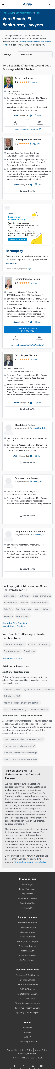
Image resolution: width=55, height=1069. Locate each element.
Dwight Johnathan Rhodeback (30, 531)
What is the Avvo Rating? (15, 709)
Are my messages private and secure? (21, 702)
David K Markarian (24, 78)
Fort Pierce (24, 595)
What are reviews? (39, 709)
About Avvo (27, 1027)
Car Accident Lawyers (28, 998)
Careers (27, 1032)
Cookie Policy (41, 1050)
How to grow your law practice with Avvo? (23, 739)
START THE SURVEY (17, 239)
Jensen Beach (10, 602)
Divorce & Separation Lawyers (27, 1003)
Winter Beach (22, 616)
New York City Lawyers (27, 923)
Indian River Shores (42, 595)
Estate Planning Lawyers (28, 994)
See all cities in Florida (12, 626)
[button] (11, 263)
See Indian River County (13, 623)
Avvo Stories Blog (27, 903)
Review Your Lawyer (27, 889)
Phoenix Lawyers (28, 951)
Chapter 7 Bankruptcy (14, 644)
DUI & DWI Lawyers (27, 989)
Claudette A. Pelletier (25, 425)
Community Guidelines (26, 1053)
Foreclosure (29, 651)
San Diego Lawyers (27, 960)
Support (27, 1037)
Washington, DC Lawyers (27, 941)
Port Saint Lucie (23, 609)
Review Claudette (38, 428)
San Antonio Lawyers (27, 955)
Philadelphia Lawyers (27, 946)
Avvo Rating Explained (27, 1041)
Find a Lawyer (27, 884)
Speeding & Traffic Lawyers (27, 1012)
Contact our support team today (30, 862)
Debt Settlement (12, 651)
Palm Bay (8, 609)
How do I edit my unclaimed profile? (20, 759)
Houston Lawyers (27, 937)
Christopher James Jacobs (28, 139)
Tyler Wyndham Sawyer (26, 478)
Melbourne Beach (39, 602)
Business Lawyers (27, 980)
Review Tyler (36, 481)
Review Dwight (37, 534)
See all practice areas (12, 658)
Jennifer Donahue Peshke (27, 279)
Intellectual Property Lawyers (27, 1008)
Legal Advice (27, 893)
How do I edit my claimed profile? (19, 746)
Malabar (24, 602)
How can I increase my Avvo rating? (20, 752)
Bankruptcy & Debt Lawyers (27, 975)
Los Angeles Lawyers (27, 927)
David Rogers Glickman (26, 355)
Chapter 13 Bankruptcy (39, 644)
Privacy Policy (26, 1050)
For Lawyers (28, 908)
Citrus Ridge (10, 595)
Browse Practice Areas (27, 898)
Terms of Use (12, 1050)
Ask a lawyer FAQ (12, 696)
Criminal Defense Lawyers (27, 984)
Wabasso (8, 616)
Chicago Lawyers (27, 932)
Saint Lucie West (42, 609)
